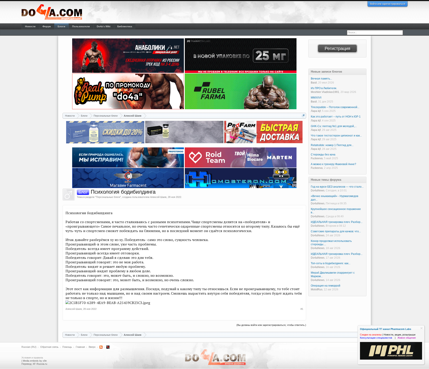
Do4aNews (317, 190)
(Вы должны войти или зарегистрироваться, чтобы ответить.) (271, 325)
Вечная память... (321, 78)
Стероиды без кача (323, 154)
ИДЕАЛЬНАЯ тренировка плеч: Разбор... (336, 222)
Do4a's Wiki (103, 26)
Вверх (92, 347)
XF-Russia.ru (40, 364)
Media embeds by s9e (35, 360)
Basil (314, 82)
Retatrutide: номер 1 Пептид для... (332, 145)
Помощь (67, 347)
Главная (80, 347)
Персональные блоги (108, 197)
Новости (30, 26)
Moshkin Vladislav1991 (325, 92)
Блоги (61, 26)
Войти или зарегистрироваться (387, 3)
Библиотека (124, 26)
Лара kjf (316, 111)
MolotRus (316, 289)
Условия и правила (32, 357)
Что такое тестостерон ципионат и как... (336, 135)
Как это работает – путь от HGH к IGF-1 (336, 116)
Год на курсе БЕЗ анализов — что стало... (337, 186)
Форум (46, 26)
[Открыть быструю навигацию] (303, 115)
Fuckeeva (317, 158)
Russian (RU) (28, 347)
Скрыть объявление (421, 328)
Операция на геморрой (325, 285)
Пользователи (81, 26)
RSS (101, 347)
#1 (302, 309)
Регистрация (337, 48)
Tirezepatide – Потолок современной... (335, 107)
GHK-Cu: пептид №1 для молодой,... (334, 126)
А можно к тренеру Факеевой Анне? (333, 164)
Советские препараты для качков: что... (336, 231)
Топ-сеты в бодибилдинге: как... (330, 263)
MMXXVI (316, 97)
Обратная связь (49, 347)
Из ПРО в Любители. (324, 88)
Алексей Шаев (158, 197)
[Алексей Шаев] (69, 195)
